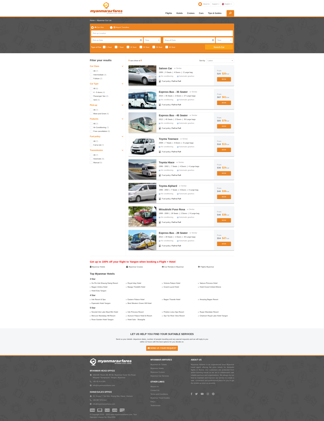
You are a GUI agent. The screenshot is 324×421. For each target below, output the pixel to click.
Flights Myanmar (207, 267)
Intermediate (99, 75)
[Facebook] (191, 394)
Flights (168, 13)
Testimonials (155, 405)
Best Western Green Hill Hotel (139, 303)
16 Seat (133, 47)
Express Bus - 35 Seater (173, 91)
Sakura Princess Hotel (208, 283)
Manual (97, 163)
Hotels (179, 13)
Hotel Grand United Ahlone (210, 287)
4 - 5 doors (99, 92)
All (95, 71)
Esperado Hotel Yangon (101, 303)
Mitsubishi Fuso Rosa (172, 209)
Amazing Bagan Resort (209, 299)
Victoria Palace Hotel (172, 283)
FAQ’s (152, 402)
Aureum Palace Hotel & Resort (140, 316)
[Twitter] (196, 394)
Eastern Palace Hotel (136, 299)
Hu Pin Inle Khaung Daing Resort (105, 283)
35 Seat (159, 47)
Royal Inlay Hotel (134, 283)
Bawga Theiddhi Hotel (136, 287)
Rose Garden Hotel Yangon (103, 319)
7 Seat (121, 47)
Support (215, 4)
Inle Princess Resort (136, 312)
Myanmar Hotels (98, 267)
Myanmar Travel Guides (160, 398)
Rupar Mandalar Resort (209, 312)
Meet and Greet (101, 114)
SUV (96, 100)
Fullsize (97, 78)
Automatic (98, 159)
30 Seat (146, 47)
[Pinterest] (213, 394)
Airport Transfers (122, 27)
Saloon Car (165, 68)
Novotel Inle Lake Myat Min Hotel (105, 312)
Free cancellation (101, 131)
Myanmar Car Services (159, 376)
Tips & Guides (214, 13)
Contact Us (154, 390)
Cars (201, 13)
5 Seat (109, 47)
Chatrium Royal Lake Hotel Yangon (214, 316)
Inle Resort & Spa (99, 299)
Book (224, 79)
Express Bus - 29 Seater (173, 233)
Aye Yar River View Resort (174, 316)
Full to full (98, 145)
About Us (206, 4)
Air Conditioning (101, 127)
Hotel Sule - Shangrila (136, 319)
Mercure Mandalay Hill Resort (103, 316)
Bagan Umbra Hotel (99, 287)
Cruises (191, 13)
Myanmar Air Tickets (158, 364)
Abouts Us (154, 386)
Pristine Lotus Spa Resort (174, 312)
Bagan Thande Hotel (172, 299)
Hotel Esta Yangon (99, 291)
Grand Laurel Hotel (171, 287)
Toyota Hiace (166, 162)
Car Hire (100, 27)
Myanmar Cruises (135, 267)
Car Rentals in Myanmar (174, 267)
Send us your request (163, 348)
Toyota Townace (168, 139)
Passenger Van (100, 96)
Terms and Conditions (159, 394)
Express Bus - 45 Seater (173, 115)
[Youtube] (202, 394)
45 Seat (172, 47)
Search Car (219, 47)
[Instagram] (208, 394)
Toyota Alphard (168, 186)
